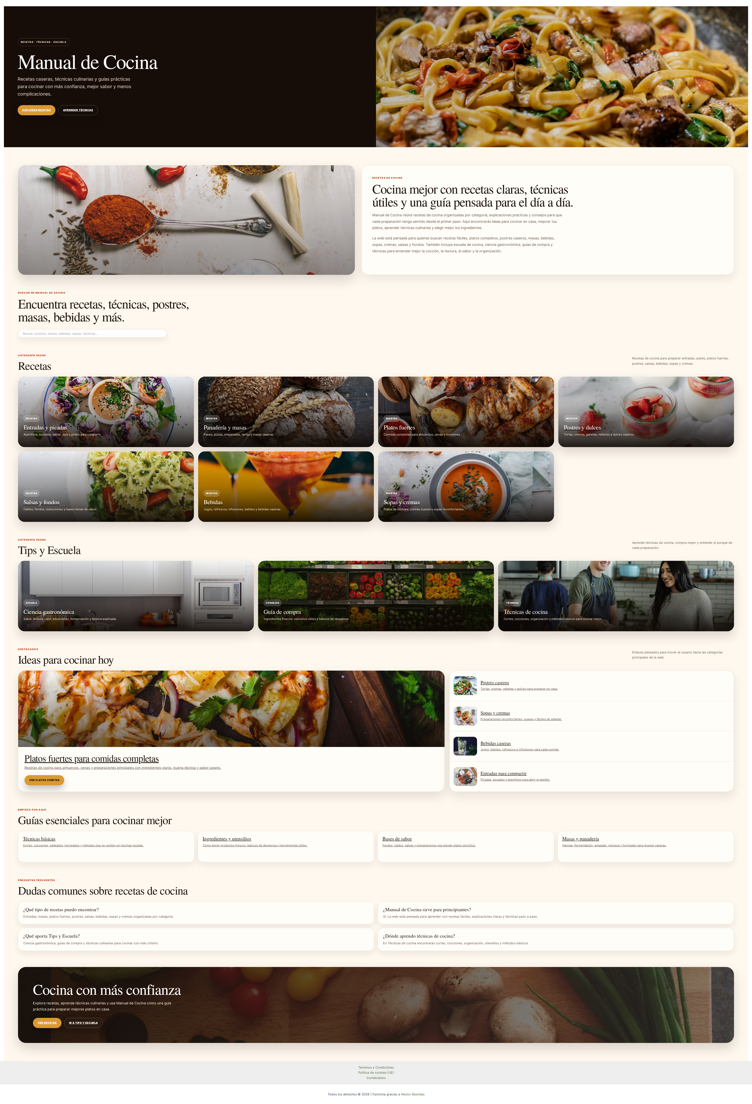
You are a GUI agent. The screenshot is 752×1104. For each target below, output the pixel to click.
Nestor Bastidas (413, 1094)
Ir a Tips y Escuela (83, 1022)
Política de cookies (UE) (376, 1072)
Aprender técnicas (78, 110)
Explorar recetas (36, 110)
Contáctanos (376, 1078)
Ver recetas (47, 1022)
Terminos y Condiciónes (376, 1067)
